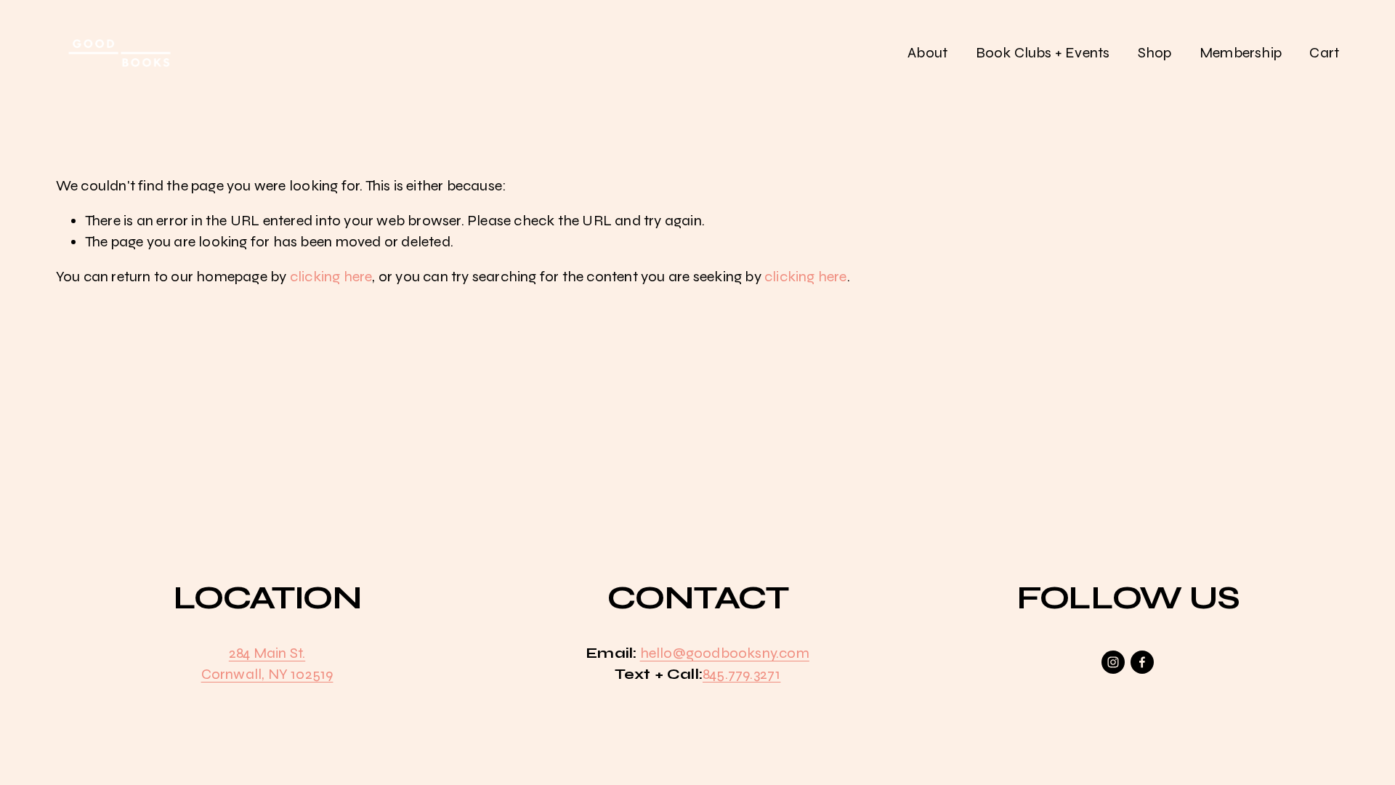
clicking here (331, 276)
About (927, 53)
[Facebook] (1142, 662)
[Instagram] (1113, 662)
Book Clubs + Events (1043, 53)
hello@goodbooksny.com (724, 653)
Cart (1324, 53)
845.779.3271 (741, 674)
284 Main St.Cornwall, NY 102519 (267, 663)
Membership (1241, 53)
